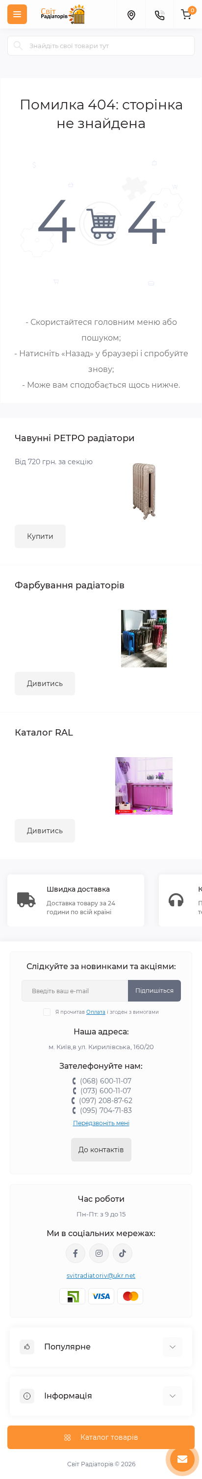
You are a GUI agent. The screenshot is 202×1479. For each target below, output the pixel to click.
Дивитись (45, 683)
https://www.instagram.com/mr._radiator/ (99, 1253)
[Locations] (131, 14)
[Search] (18, 45)
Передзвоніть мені (101, 1123)
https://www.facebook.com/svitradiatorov (75, 1253)
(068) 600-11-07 (105, 1081)
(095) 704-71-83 (106, 1110)
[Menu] (17, 14)
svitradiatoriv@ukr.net (101, 1275)
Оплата (95, 1012)
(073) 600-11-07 (105, 1090)
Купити (40, 536)
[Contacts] (159, 14)
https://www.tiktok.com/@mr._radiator (122, 1253)
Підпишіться (154, 990)
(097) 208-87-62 (105, 1100)
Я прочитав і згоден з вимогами (107, 1012)
